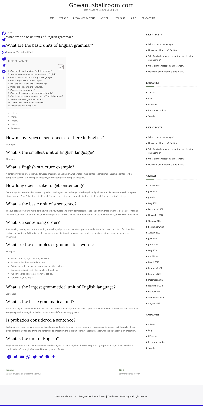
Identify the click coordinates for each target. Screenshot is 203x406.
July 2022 (152, 191)
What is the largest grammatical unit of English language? (36, 96)
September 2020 (156, 226)
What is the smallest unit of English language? (31, 77)
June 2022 (152, 197)
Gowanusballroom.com (101, 5)
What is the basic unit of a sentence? (26, 86)
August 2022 (154, 185)
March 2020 (153, 262)
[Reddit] (4, 59)
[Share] (4, 78)
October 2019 (154, 291)
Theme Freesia (98, 396)
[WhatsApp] (4, 52)
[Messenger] (4, 71)
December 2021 (155, 209)
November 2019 (155, 285)
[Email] (4, 46)
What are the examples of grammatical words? (31, 93)
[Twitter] (4, 40)
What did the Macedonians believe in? (166, 65)
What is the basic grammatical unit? (27, 99)
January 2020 (154, 273)
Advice (104, 18)
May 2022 (152, 203)
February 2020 (155, 268)
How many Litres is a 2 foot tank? (164, 50)
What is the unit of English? (23, 105)
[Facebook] (4, 33)
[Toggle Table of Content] (59, 67)
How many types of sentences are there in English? (33, 74)
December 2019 (155, 279)
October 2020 (154, 220)
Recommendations (84, 18)
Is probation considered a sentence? (27, 102)
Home (51, 18)
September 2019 (156, 297)
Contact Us (148, 18)
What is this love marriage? (161, 44)
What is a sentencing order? (22, 90)
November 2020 (155, 215)
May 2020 (152, 250)
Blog (133, 18)
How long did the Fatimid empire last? (166, 71)
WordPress (113, 396)
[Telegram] (4, 65)
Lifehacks (119, 18)
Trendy (63, 18)
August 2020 (154, 232)
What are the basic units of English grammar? (39, 37)
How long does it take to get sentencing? (28, 83)
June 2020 (152, 244)
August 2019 (154, 303)
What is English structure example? (26, 80)
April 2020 (152, 256)
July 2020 (152, 238)
